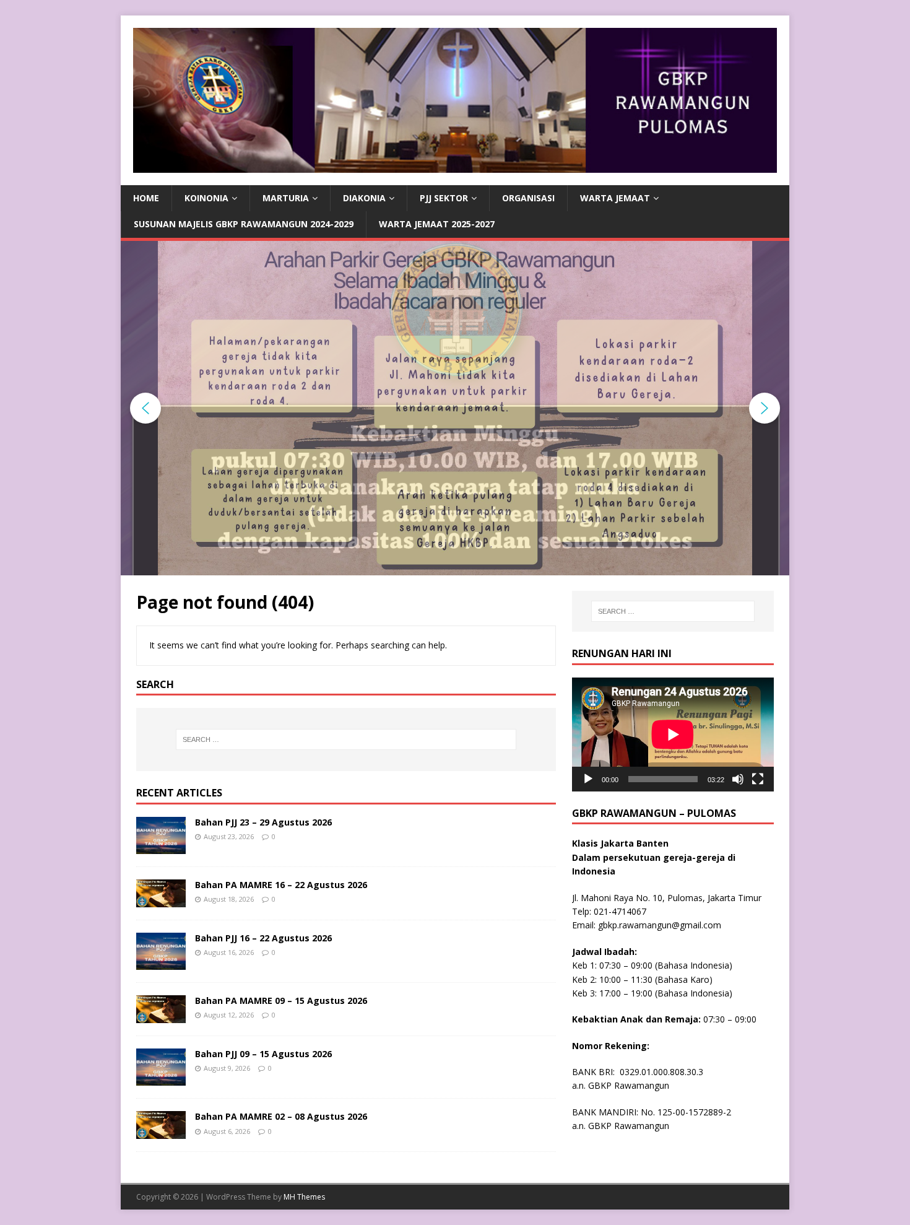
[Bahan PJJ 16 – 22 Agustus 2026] (161, 963)
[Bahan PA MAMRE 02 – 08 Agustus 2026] (161, 1132)
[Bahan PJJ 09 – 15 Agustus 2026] (161, 1078)
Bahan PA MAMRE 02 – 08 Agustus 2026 (281, 1116)
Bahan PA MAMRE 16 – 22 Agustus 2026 (281, 885)
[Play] (588, 779)
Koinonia (206, 198)
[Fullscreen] (758, 779)
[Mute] (738, 779)
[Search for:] (346, 739)
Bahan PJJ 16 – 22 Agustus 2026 (263, 938)
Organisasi (528, 198)
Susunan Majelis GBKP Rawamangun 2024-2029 (243, 224)
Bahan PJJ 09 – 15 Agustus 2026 (263, 1054)
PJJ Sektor (444, 198)
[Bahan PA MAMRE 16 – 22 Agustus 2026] (161, 900)
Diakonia (364, 198)
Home (146, 198)
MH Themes (304, 1197)
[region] (455, 408)
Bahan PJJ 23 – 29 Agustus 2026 (263, 822)
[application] (673, 734)
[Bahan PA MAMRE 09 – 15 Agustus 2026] (161, 1016)
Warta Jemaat (615, 198)
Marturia (285, 198)
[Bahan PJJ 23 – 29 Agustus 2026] (161, 847)
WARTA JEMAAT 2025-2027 (437, 224)
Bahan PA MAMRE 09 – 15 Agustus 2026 (281, 1000)
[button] (145, 408)
